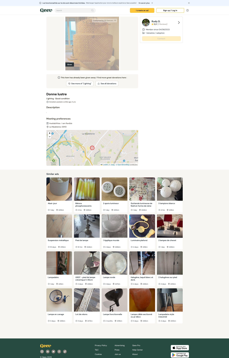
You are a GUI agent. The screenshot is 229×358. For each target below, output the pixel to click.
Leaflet (105, 164)
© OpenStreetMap (123, 164)
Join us (118, 354)
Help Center (137, 350)
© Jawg (112, 164)
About (135, 354)
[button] (49, 133)
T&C (97, 350)
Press (117, 350)
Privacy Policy (101, 345)
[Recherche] (92, 10)
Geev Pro (136, 345)
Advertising (120, 345)
